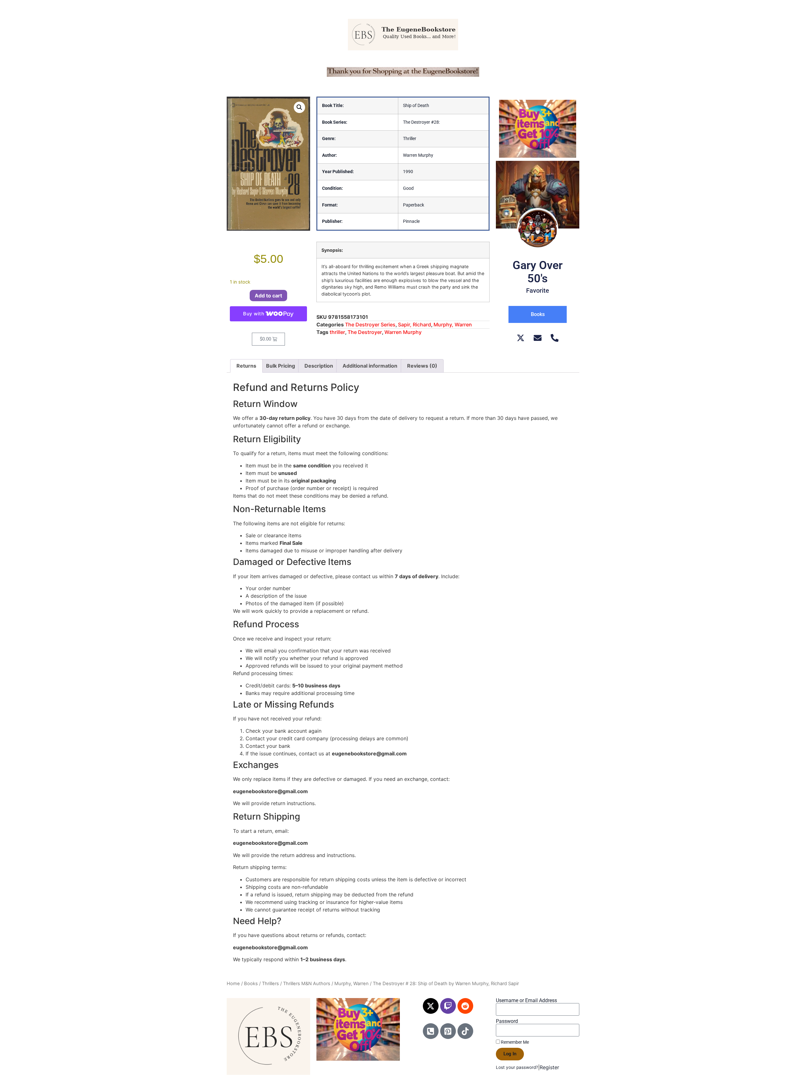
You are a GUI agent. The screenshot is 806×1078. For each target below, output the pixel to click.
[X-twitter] (431, 1006)
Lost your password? (517, 1067)
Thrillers (270, 983)
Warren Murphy (403, 332)
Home (233, 983)
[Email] (538, 338)
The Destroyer (365, 332)
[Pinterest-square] (448, 1031)
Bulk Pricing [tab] (280, 366)
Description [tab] (318, 366)
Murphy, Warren (453, 324)
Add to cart (268, 295)
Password (507, 1021)
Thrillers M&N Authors (306, 983)
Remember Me (514, 1042)
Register (549, 1067)
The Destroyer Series (370, 324)
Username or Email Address (526, 1000)
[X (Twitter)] (521, 338)
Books (251, 983)
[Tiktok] (465, 1031)
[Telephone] (555, 338)
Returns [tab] (246, 366)
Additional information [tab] (370, 366)
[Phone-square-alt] (431, 1031)
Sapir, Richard (414, 324)
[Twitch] (448, 1006)
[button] (299, 107)
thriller (337, 332)
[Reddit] (465, 1006)
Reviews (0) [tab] (422, 366)
